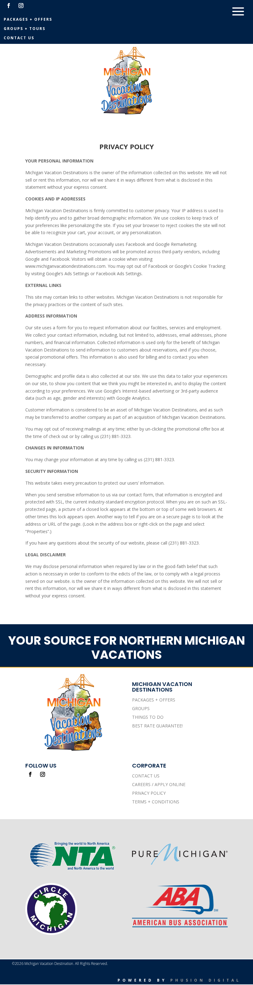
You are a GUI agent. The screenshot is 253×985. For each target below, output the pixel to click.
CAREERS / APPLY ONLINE (158, 784)
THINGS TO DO (148, 717)
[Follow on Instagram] (21, 6)
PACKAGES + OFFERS (153, 700)
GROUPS (141, 708)
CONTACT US (146, 776)
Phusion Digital (205, 980)
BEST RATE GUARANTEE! (157, 726)
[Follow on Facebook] (9, 6)
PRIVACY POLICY (149, 793)
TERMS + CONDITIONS (155, 802)
